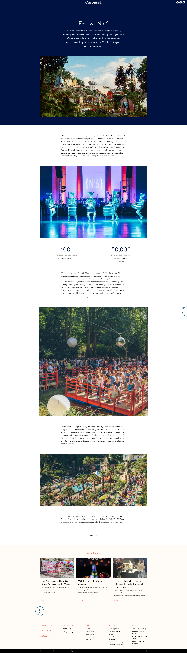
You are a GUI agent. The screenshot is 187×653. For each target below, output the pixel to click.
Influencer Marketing (116, 642)
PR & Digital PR (114, 628)
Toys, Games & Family (139, 628)
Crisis (111, 634)
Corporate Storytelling (116, 644)
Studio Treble (45, 636)
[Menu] (3, 2)
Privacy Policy (45, 630)
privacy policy (69, 651)
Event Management (115, 631)
